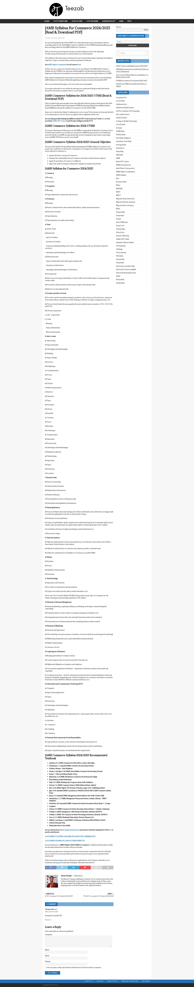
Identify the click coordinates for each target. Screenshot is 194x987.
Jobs (117, 178)
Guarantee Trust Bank (123, 141)
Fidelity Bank (120, 134)
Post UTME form (60, 21)
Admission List (108, 21)
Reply (49, 920)
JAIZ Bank (119, 155)
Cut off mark (92, 21)
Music (118, 185)
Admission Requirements (125, 108)
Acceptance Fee (121, 97)
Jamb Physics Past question (125, 168)
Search (118, 27)
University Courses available (126, 269)
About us (100, 981)
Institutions (120, 148)
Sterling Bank (121, 246)
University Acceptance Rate (125, 266)
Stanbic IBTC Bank (122, 239)
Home (46, 21)
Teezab (62, 38)
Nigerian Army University (125, 199)
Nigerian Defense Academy (125, 202)
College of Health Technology (126, 121)
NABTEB (119, 189)
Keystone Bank (121, 182)
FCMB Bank (120, 131)
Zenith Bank (120, 283)
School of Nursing (122, 236)
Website (48, 961)
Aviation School (121, 118)
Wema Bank (120, 279)
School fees (77, 21)
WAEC (118, 276)
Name (47, 950)
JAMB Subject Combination (125, 172)
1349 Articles (78, 876)
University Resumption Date (126, 273)
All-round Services (122, 114)
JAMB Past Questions (123, 165)
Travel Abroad (121, 253)
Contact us (88, 981)
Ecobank (119, 128)
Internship (119, 151)
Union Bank (120, 259)
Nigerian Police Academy (125, 205)
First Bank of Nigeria (123, 138)
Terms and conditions (129, 981)
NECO (118, 195)
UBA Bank (119, 256)
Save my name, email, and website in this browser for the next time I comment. (74, 967)
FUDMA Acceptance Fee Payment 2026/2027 (131, 81)
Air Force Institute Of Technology (128, 111)
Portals (118, 219)
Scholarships (120, 229)
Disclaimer (146, 981)
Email (47, 956)
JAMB (121, 21)
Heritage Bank (121, 145)
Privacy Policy (112, 981)
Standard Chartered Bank (125, 242)
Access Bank (120, 101)
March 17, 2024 (52, 38)
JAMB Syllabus (121, 175)
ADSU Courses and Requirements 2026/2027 (132, 66)
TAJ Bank (119, 249)
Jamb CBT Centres (122, 161)
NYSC (129, 21)
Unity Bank (120, 263)
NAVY (118, 192)
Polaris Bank (120, 212)
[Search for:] (132, 53)
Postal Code (120, 226)
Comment (48, 935)
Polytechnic (120, 215)
